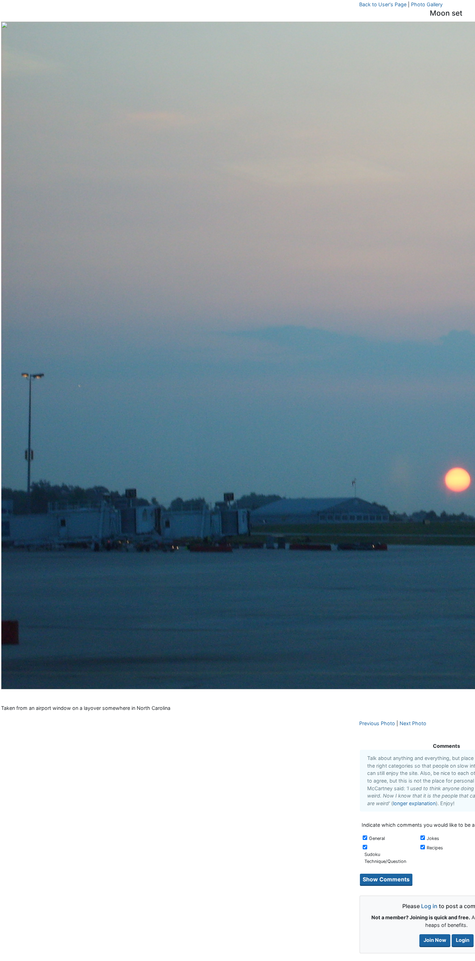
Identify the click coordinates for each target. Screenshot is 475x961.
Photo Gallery (427, 4)
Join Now (435, 940)
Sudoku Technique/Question (385, 858)
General (377, 838)
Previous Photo (377, 723)
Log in (429, 906)
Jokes (433, 838)
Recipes (435, 847)
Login (462, 940)
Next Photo (413, 723)
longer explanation (414, 803)
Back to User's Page (382, 4)
